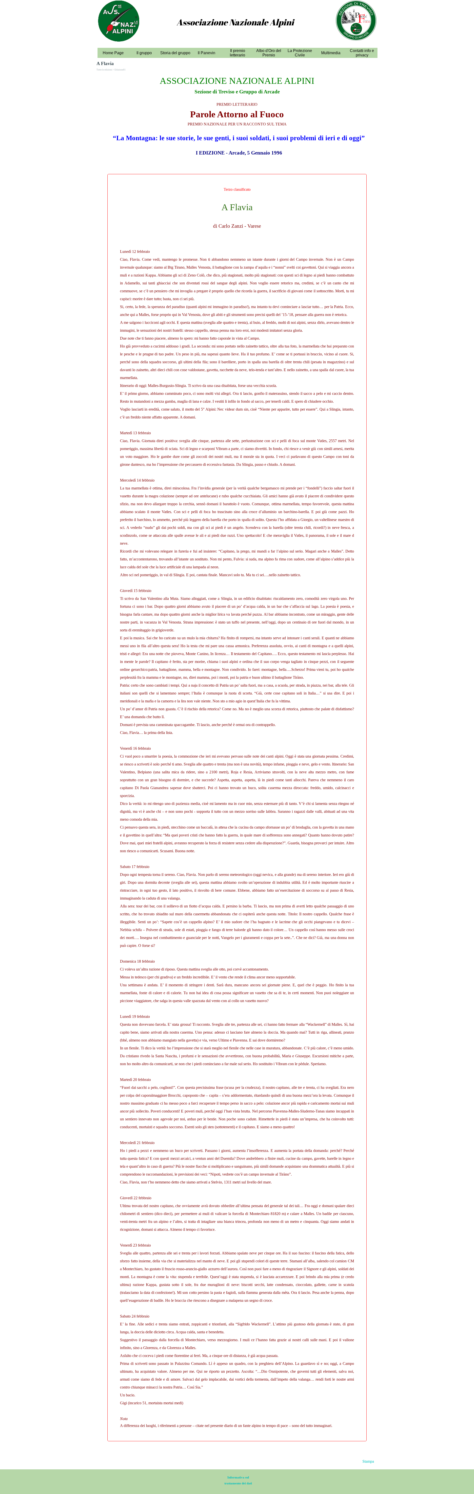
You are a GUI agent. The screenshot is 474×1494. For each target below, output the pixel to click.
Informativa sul (238, 1477)
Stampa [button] (368, 1461)
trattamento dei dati (238, 1483)
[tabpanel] (235, 27)
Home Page (113, 53)
